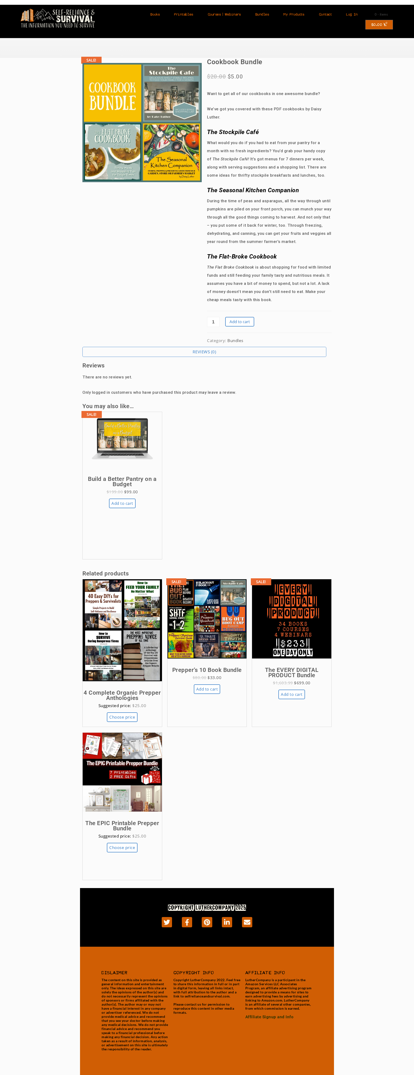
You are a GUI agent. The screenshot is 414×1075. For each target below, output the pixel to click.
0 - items (381, 14)
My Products (293, 14)
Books (155, 14)
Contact (325, 14)
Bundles (262, 14)
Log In (352, 14)
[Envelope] (247, 922)
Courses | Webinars (224, 14)
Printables (183, 14)
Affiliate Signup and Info (269, 1016)
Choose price (122, 717)
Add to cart (240, 321)
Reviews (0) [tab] (204, 352)
